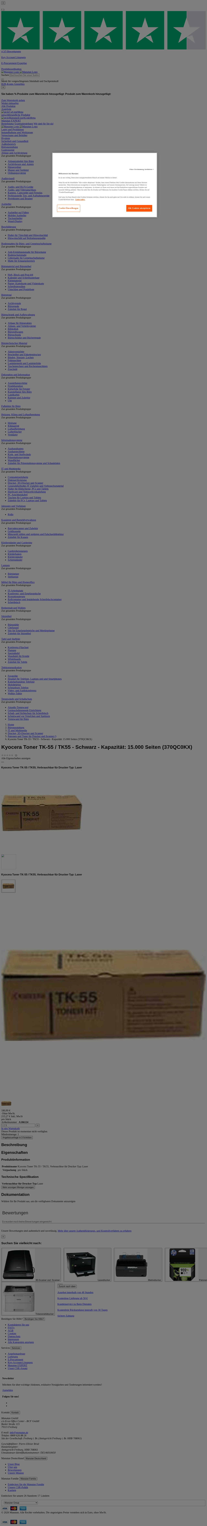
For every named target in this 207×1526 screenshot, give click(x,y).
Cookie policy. (80, 199)
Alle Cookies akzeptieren (139, 208)
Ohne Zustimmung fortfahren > (141, 169)
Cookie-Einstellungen (68, 208)
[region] (104, 185)
